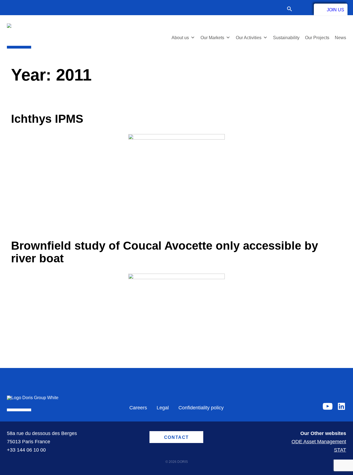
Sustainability (286, 37)
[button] (292, 9)
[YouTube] (327, 406)
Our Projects (317, 37)
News (340, 37)
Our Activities (248, 37)
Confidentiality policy (201, 407)
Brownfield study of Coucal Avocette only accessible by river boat (164, 252)
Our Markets (212, 37)
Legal (163, 407)
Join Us (335, 9)
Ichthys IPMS (47, 118)
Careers (138, 407)
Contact (303, 9)
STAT (340, 450)
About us (180, 37)
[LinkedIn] (341, 406)
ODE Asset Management (319, 441)
